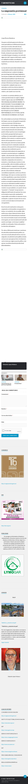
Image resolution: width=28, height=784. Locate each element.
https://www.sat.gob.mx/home (9, 751)
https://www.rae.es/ (6, 766)
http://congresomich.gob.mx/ (8, 483)
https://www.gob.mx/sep (7, 730)
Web (2, 422)
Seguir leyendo (5, 642)
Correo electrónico (7, 415)
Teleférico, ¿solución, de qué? (8, 622)
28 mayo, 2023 (11, 14)
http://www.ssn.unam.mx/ (7, 744)
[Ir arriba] (25, 776)
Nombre (4, 408)
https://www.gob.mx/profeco (9, 758)
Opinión (3, 8)
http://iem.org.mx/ (6, 525)
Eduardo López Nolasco (10, 364)
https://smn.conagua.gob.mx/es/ (9, 737)
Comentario (5, 394)
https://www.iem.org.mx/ (7, 723)
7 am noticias (7, 3)
